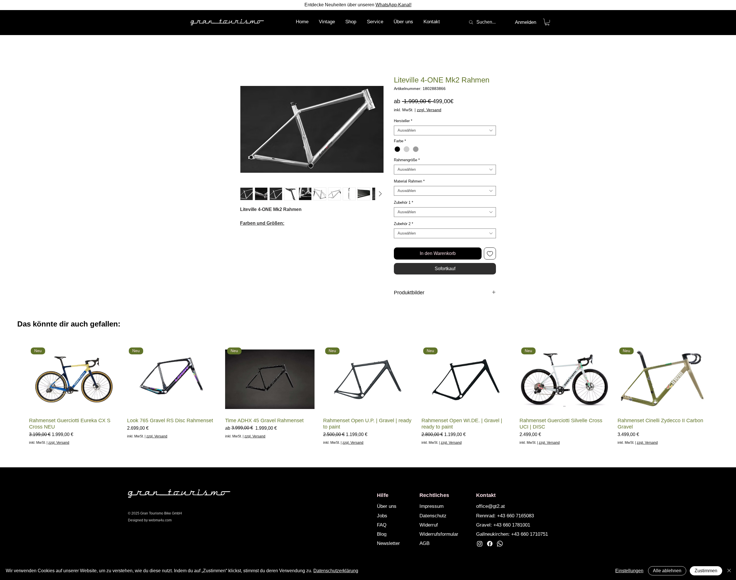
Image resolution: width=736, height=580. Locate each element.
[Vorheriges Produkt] (20, 378)
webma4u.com (160, 520)
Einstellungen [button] (629, 570)
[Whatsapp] (499, 543)
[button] (350, 22)
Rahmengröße (407, 160)
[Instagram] (479, 543)
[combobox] (445, 130)
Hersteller (403, 121)
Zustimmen (706, 570)
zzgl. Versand (429, 109)
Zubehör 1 (403, 202)
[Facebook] (489, 543)
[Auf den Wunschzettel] (490, 253)
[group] (368, 395)
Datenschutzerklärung (335, 570)
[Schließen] (729, 570)
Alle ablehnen (667, 570)
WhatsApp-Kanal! (393, 4)
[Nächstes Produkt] (715, 378)
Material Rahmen (409, 181)
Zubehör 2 (403, 224)
